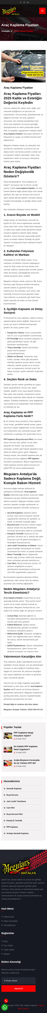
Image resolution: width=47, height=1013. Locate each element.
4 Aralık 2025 (21, 752)
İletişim (7, 954)
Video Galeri (9, 950)
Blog (6, 941)
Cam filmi (11, 808)
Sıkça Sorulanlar (11, 921)
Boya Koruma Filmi (15, 814)
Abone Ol (18, 988)
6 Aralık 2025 (21, 739)
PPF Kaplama (12, 827)
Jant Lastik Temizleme (16, 801)
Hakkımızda (9, 917)
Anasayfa (5, 31)
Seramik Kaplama (14, 788)
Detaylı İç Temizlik (14, 820)
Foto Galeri (8, 945)
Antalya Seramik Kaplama (18, 833)
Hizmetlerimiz (10, 925)
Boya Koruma (12, 795)
